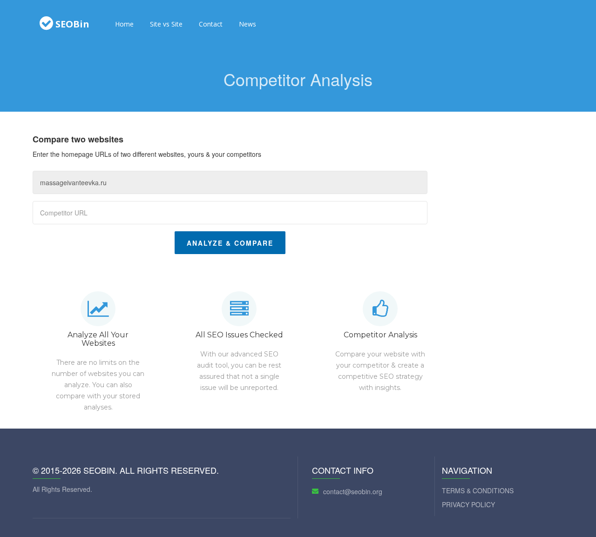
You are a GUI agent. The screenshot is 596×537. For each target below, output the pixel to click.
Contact (211, 24)
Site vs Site (166, 24)
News (247, 24)
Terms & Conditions (478, 490)
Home (124, 24)
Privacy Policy (468, 504)
